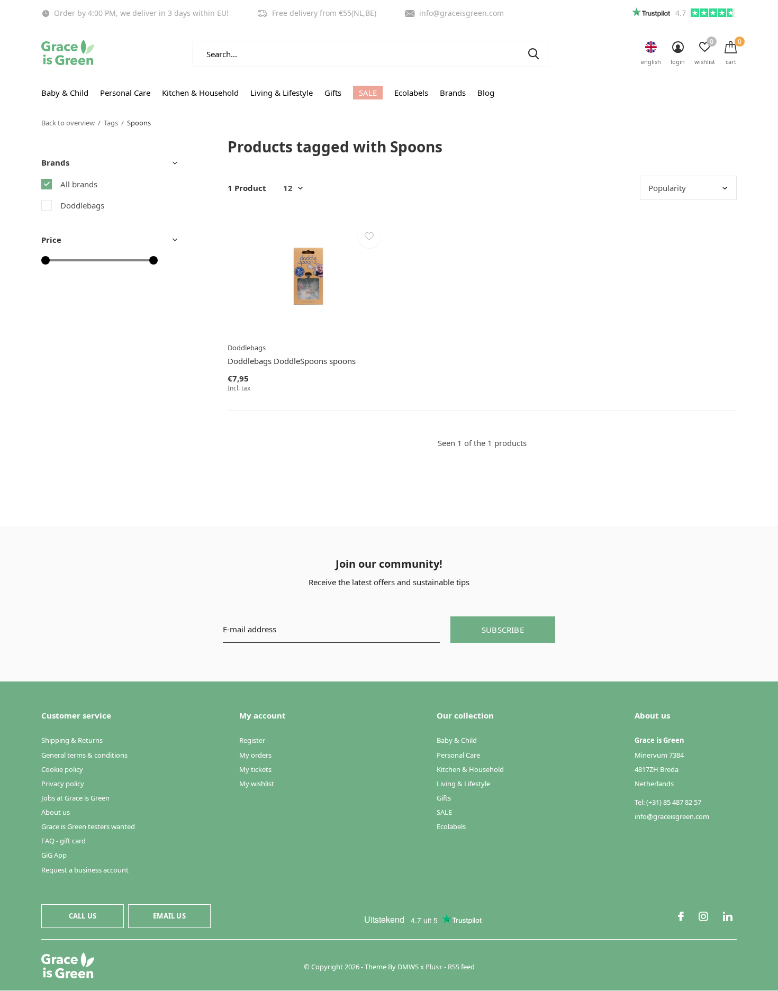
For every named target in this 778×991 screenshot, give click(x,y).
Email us (169, 916)
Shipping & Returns (72, 740)
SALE (368, 92)
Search (533, 54)
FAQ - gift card (63, 840)
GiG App (54, 855)
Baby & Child (64, 92)
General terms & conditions (84, 755)
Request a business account (85, 870)
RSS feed (461, 966)
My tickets (255, 769)
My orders (255, 755)
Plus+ (434, 966)
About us (55, 812)
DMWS (408, 966)
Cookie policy (62, 769)
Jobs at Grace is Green (75, 798)
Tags (111, 123)
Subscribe (503, 629)
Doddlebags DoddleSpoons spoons (292, 361)
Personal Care (125, 92)
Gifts (332, 92)
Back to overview (68, 123)
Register (252, 740)
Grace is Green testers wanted (88, 826)
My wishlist (256, 783)
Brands (453, 92)
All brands (78, 184)
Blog (485, 92)
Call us (82, 916)
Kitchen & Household (200, 92)
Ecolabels (411, 92)
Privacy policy (62, 783)
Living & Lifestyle (281, 92)
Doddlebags (82, 205)
